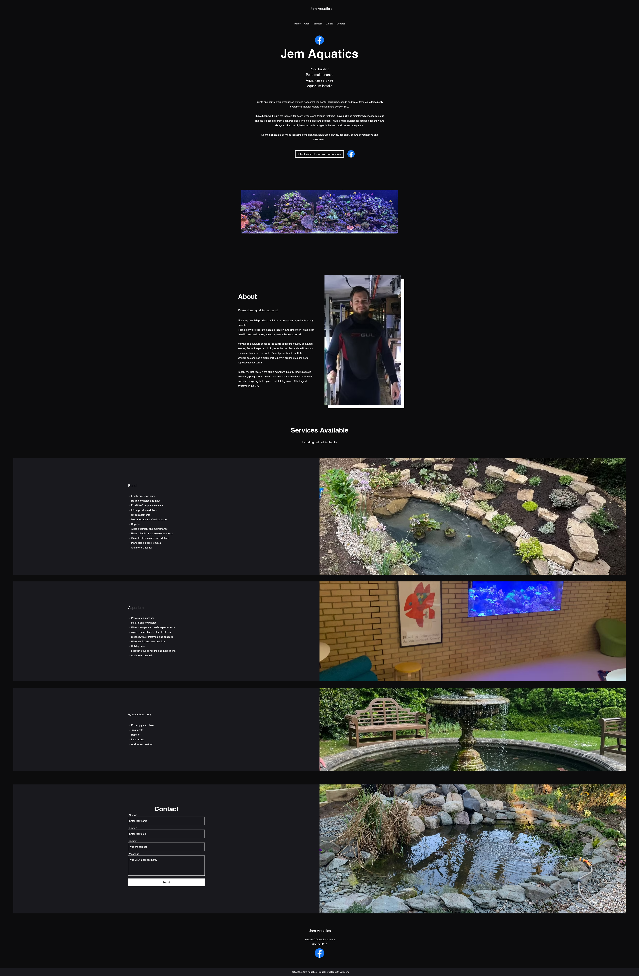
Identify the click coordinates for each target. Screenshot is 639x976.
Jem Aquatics (321, 9)
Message (134, 854)
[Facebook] (319, 40)
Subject (133, 841)
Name (132, 815)
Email (132, 828)
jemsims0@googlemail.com (320, 939)
